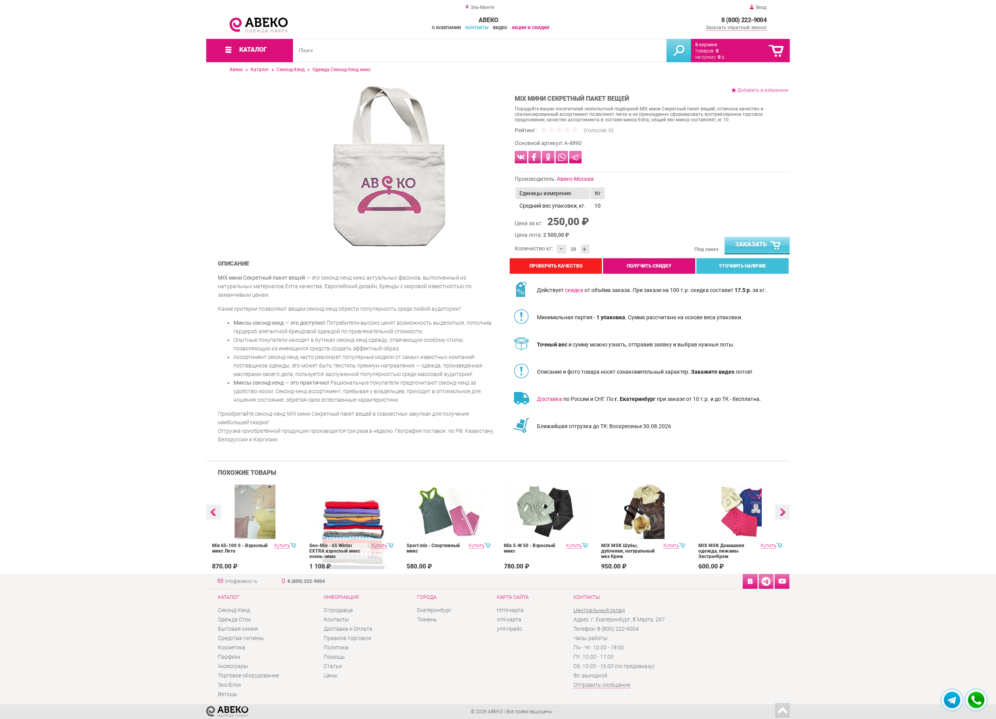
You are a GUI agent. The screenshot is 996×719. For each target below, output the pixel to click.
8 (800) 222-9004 (743, 20)
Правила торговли (347, 638)
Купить (282, 545)
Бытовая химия (238, 629)
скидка (574, 290)
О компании (446, 27)
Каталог (260, 69)
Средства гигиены (241, 638)
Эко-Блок (229, 685)
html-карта (510, 610)
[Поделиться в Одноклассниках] (548, 157)
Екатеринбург (434, 610)
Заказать (751, 244)
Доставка (549, 399)
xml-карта (509, 619)
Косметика (231, 647)
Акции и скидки (530, 27)
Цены (331, 675)
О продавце (338, 610)
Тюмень (427, 619)
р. (722, 57)
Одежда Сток (234, 619)
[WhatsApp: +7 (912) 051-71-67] (976, 700)
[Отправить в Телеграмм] (575, 157)
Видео (500, 27)
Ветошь (227, 694)
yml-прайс (509, 629)
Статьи (333, 666)
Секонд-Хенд (291, 69)
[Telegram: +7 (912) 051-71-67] (952, 700)
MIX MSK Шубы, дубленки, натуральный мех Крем (628, 551)
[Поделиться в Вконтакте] (521, 157)
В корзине (706, 44)
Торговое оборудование (248, 675)
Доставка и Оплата (348, 629)
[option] (388, 166)
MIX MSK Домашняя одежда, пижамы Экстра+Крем (721, 551)
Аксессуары (233, 666)
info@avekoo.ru (241, 581)
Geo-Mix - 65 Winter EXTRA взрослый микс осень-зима (334, 551)
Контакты (477, 27)
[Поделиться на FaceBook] (534, 157)
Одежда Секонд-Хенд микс (341, 69)
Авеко (236, 69)
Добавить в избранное (762, 90)
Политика (336, 647)
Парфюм (229, 657)
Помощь (334, 657)
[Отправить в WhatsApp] (562, 157)
